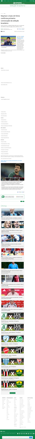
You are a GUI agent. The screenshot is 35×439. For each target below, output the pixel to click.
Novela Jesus (21, 423)
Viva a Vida (8, 419)
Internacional (15, 415)
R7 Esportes (2, 13)
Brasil (14, 400)
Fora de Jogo (3, 403)
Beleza (7, 399)
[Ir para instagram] (21, 433)
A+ (2, 31)
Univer (28, 419)
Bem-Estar (8, 400)
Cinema (7, 403)
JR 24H (15, 397)
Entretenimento (10, 397)
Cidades (15, 404)
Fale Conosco (4, 433)
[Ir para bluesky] (17, 433)
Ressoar (28, 418)
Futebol (4, 13)
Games (7, 409)
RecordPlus (29, 405)
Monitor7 (15, 417)
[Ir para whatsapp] (32, 433)
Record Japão (29, 413)
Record (21, 397)
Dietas (7, 404)
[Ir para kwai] (23, 433)
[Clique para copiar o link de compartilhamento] (21, 176)
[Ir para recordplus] (26, 433)
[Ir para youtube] (33, 433)
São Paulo (15, 421)
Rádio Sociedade (29, 408)
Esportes (4, 397)
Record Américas (29, 409)
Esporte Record (21, 418)
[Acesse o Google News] (17, 192)
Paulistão (3, 408)
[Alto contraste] (1, 31)
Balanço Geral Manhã (22, 405)
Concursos (15, 405)
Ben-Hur (20, 408)
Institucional (30, 397)
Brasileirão (3, 400)
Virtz (7, 418)
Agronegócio (15, 399)
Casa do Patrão (21, 413)
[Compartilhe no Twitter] (19, 176)
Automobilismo (4, 399)
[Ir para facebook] (19, 433)
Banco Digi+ (29, 399)
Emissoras (29, 403)
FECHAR (31, 437)
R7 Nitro (8, 413)
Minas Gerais (15, 416)
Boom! (20, 409)
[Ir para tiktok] (28, 433)
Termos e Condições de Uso (13, 433)
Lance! (3, 405)
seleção (21, 201)
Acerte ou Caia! (21, 399)
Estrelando (8, 405)
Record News (29, 414)
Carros (15, 403)
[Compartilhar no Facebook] (18, 176)
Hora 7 (15, 412)
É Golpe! (15, 411)
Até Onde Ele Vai (21, 404)
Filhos (7, 408)
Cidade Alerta (21, 414)
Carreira (28, 400)
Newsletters (29, 404)
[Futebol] (17, 3)
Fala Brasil (21, 419)
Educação (15, 410)
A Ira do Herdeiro (21, 400)
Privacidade (8, 433)
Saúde (14, 422)
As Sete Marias (21, 403)
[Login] (34, 1)
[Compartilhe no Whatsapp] (20, 176)
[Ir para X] (30, 433)
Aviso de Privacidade (26, 437)
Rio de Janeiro (15, 420)
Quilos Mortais (21, 424)
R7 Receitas (8, 414)
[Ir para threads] (25, 433)
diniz (23, 201)
